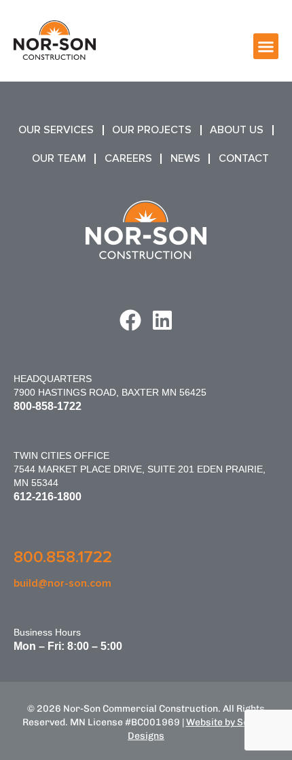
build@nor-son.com (62, 583)
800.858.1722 (63, 557)
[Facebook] (130, 320)
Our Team (59, 158)
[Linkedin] (162, 320)
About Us (236, 130)
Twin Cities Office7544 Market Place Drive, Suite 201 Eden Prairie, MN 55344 (140, 469)
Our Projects (151, 130)
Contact (244, 158)
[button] (266, 46)
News (185, 158)
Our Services (56, 130)
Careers (128, 158)
